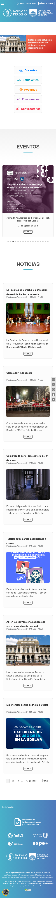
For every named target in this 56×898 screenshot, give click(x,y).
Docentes (30, 70)
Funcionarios (31, 99)
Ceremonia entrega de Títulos (28, 218)
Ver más (28, 354)
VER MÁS (28, 232)
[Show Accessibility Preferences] (6, 892)
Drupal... (43, 886)
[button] (26, 51)
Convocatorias (30, 109)
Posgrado (30, 89)
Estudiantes (31, 80)
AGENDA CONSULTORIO (27, 3)
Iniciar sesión (8, 807)
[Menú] (3, 3)
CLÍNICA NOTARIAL (46, 3)
